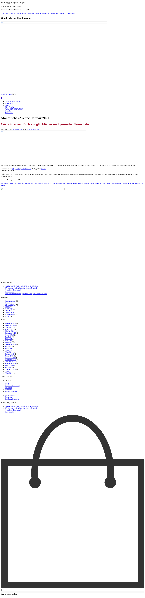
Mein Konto (9, 113)
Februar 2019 (9, 354)
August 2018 (9, 365)
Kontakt (8, 111)
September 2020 (10, 333)
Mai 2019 (8, 350)
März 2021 (8, 327)
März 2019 (8, 352)
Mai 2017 (8, 371)
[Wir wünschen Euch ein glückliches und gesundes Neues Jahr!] (43, 161)
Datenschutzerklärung (12, 386)
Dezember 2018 (10, 358)
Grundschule (9, 312)
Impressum (8, 390)
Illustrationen (26, 169)
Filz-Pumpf (9, 309)
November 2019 (10, 344)
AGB (7, 384)
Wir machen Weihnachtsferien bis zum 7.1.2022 (21, 288)
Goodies (8, 310)
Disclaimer (8, 388)
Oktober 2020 (9, 331)
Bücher (7, 307)
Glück (43, 169)
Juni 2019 (8, 348)
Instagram (8, 397)
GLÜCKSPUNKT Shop (13, 101)
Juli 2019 (8, 346)
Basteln (7, 303)
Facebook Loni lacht (12, 395)
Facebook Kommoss (12, 399)
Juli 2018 (8, 367)
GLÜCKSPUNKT (32, 129)
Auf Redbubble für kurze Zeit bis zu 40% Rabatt (21, 286)
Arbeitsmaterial (10, 301)
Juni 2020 (8, 339)
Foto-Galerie (9, 103)
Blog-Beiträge (10, 107)
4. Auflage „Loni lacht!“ (13, 290)
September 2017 (10, 369)
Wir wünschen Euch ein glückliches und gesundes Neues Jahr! (46, 124)
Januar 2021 (9, 329)
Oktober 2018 (9, 362)
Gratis (7, 105)
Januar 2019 (9, 356)
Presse (7, 316)
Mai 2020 (8, 341)
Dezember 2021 (10, 325)
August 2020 (9, 335)
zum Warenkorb (6, 94)
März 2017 (8, 373)
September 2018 (10, 363)
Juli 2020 (8, 337)
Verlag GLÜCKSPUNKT (14, 109)
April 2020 (8, 342)
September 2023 (10, 323)
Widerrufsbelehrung (11, 391)
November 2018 (10, 360)
